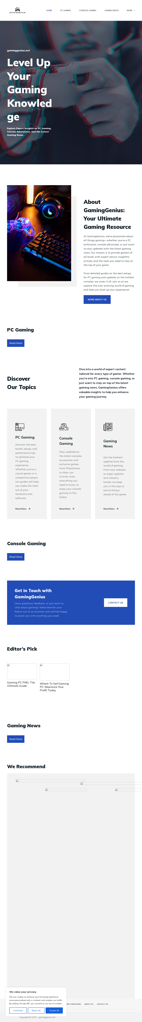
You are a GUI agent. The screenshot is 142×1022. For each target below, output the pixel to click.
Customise (18, 1010)
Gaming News (112, 10)
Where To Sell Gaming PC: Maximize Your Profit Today (54, 687)
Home (49, 10)
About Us (88, 1004)
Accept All (54, 1010)
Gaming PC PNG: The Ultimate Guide (21, 684)
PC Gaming (65, 10)
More (129, 10)
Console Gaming (87, 10)
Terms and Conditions (70, 1004)
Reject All (36, 1010)
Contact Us (102, 1004)
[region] (36, 1001)
